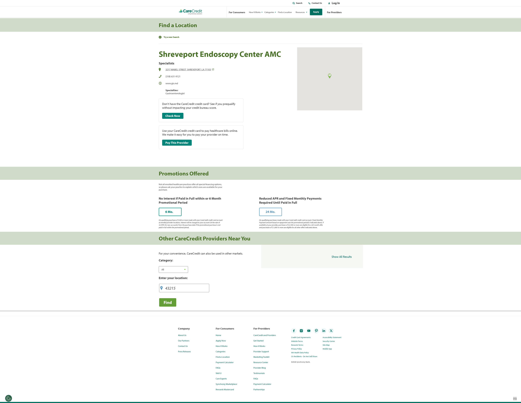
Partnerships (259, 389)
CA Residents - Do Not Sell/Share (304, 356)
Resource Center (260, 362)
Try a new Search (171, 37)
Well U (218, 373)
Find (168, 302)
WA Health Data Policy (300, 352)
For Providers (334, 12)
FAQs (218, 367)
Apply (316, 11)
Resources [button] (300, 12)
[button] (333, 3)
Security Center (329, 341)
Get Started (258, 340)
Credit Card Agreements (301, 337)
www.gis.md (172, 83)
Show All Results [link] (342, 257)
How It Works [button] (255, 12)
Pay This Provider (176, 143)
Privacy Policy (296, 349)
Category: (166, 260)
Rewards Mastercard (225, 389)
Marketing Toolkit (261, 357)
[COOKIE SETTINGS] (8, 398)
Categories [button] (269, 12)
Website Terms (297, 341)
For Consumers (237, 12)
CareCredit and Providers (264, 335)
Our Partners (183, 340)
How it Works (221, 346)
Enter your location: (173, 278)
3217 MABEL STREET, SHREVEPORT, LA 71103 (188, 69)
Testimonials (259, 373)
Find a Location (285, 12)
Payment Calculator (225, 362)
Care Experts (221, 378)
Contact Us (317, 3)
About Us (182, 335)
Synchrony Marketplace (226, 384)
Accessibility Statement (332, 337)
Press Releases (184, 351)
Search (299, 3)
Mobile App (327, 349)
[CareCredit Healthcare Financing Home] (190, 12)
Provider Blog (259, 367)
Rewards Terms (297, 345)
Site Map (326, 345)
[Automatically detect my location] (161, 287)
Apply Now (221, 340)
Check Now (172, 116)
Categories (220, 351)
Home (218, 335)
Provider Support (261, 351)
